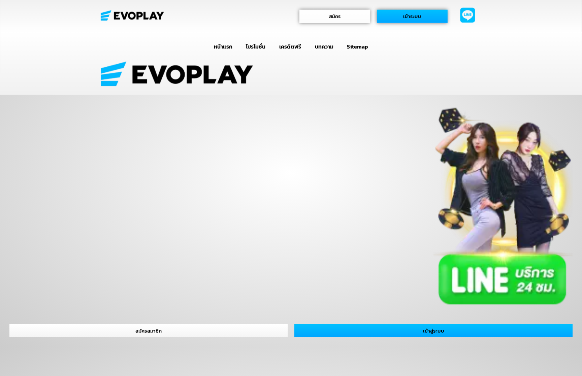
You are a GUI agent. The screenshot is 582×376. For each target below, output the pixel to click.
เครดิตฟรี (290, 46)
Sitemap (357, 46)
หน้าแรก (223, 46)
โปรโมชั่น (255, 46)
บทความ (324, 46)
